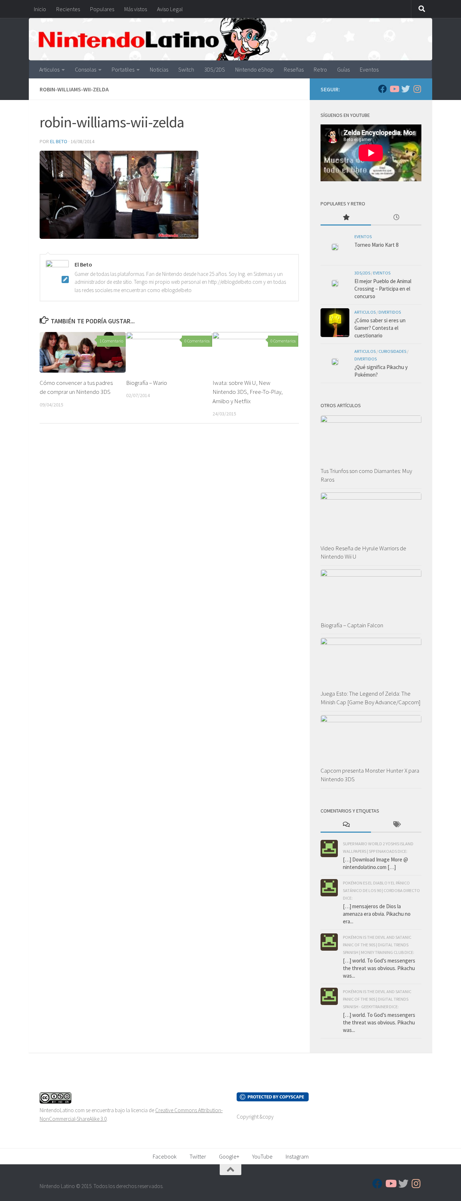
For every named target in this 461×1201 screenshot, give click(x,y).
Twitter (197, 1156)
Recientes (68, 9)
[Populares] (346, 218)
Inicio (40, 9)
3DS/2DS (214, 69)
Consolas (85, 69)
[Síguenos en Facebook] (382, 89)
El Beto (58, 141)
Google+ (229, 1156)
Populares (102, 9)
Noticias (159, 69)
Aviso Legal (170, 9)
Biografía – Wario (146, 383)
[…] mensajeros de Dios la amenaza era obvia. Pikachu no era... (377, 914)
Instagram (297, 1156)
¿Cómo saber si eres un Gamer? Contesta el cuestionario (380, 328)
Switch (186, 69)
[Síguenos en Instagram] (417, 89)
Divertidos (390, 312)
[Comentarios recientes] (346, 825)
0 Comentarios (197, 341)
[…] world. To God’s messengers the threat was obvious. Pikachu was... (379, 968)
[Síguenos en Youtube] (394, 89)
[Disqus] (169, 528)
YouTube (262, 1156)
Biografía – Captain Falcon (352, 625)
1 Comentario (111, 341)
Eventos (369, 69)
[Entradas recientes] (396, 218)
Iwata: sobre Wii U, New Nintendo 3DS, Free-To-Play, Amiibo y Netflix (247, 392)
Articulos (49, 69)
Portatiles (123, 69)
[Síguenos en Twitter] (405, 89)
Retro (320, 69)
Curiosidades (392, 351)
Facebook (164, 1156)
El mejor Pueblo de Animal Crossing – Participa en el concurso (382, 289)
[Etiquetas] (396, 825)
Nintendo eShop (254, 69)
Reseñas (294, 69)
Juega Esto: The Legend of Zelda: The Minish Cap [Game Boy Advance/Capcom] (371, 698)
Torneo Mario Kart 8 (376, 244)
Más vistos (135, 9)
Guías (343, 69)
